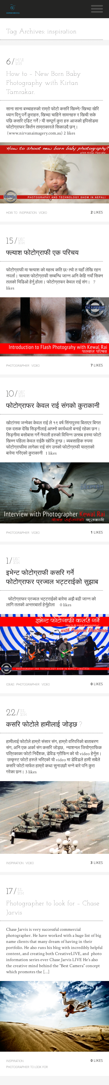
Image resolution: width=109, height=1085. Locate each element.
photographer (17, 365)
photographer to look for (27, 1067)
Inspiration (28, 212)
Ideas (10, 684)
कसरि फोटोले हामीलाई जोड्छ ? (44, 725)
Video (43, 212)
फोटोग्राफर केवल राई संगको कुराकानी (52, 406)
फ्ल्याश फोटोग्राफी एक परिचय (42, 253)
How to (11, 212)
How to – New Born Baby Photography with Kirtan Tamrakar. (43, 83)
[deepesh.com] (13, 11)
